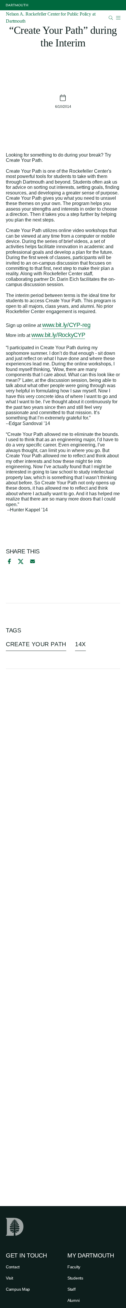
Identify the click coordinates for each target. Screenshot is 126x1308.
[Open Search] (111, 18)
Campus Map (18, 1289)
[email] (32, 561)
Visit (9, 1278)
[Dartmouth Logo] (17, 5)
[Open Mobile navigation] (118, 18)
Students (75, 1278)
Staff (71, 1289)
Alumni (73, 1300)
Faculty (73, 1267)
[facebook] (8, 561)
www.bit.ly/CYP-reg (66, 325)
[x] (20, 561)
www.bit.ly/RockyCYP (58, 335)
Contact (13, 1267)
